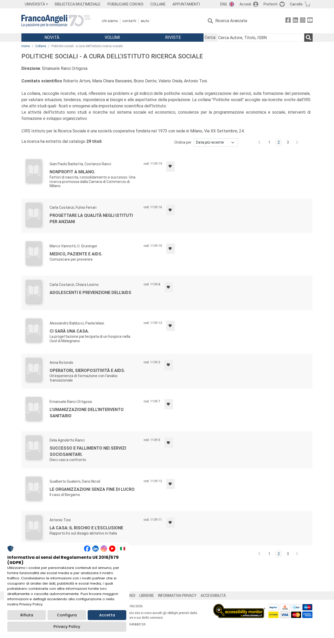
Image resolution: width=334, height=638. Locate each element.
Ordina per (183, 142)
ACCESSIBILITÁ (213, 595)
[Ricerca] (308, 37)
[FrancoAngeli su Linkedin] (295, 20)
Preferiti (270, 4)
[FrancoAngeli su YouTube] (310, 20)
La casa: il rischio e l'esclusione (86, 527)
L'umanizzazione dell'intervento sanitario (87, 412)
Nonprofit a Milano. (72, 171)
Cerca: (210, 37)
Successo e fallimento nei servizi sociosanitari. (88, 451)
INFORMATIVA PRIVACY (177, 595)
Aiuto (145, 21)
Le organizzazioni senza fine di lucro (92, 489)
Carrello (296, 4)
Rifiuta (26, 615)
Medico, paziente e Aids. (76, 253)
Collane (40, 46)
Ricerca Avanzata (231, 20)
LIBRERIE (146, 595)
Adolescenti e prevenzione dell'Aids (90, 292)
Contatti (129, 21)
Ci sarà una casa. (69, 331)
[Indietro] (260, 142)
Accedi (245, 4)
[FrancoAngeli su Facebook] (288, 20)
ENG (223, 4)
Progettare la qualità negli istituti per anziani (91, 218)
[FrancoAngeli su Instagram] (302, 20)
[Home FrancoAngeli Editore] (56, 21)
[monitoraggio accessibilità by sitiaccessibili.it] (239, 606)
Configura (67, 615)
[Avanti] (297, 142)
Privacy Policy (66, 626)
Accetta (107, 615)
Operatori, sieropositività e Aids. (87, 370)
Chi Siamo (110, 21)
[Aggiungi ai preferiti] (170, 166)
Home (25, 46)
